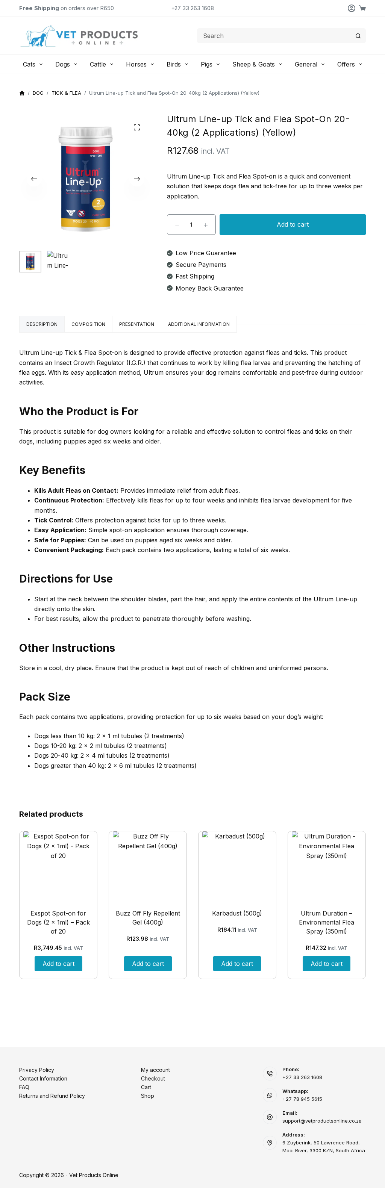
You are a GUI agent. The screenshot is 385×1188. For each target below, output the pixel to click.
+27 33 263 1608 (192, 8)
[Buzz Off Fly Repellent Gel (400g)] (148, 866)
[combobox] (274, 35)
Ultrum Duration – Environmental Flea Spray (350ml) (326, 922)
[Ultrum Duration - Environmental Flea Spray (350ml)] (327, 866)
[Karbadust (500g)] (237, 866)
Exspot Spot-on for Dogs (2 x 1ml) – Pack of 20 (58, 922)
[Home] (22, 93)
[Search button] (358, 36)
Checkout (153, 1078)
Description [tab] (42, 324)
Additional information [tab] (199, 324)
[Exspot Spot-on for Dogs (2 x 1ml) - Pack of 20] (58, 866)
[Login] (351, 8)
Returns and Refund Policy (52, 1096)
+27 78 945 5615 (302, 1099)
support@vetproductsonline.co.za (322, 1121)
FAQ (24, 1087)
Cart (146, 1087)
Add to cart (293, 224)
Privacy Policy (36, 1070)
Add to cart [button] (58, 963)
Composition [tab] (88, 324)
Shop (147, 1096)
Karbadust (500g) (237, 913)
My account (155, 1070)
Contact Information (43, 1078)
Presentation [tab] (136, 324)
